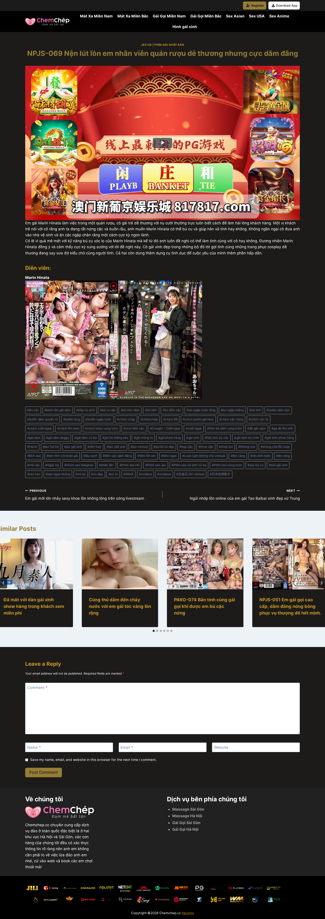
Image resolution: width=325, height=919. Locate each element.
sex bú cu (255, 465)
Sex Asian (235, 16)
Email (126, 747)
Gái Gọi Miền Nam (169, 16)
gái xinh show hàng (279, 437)
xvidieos (164, 474)
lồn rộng (283, 456)
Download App (287, 5)
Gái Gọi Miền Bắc (206, 16)
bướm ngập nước (98, 419)
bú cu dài (107, 410)
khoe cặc (205, 446)
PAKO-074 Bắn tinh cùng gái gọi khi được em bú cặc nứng (204, 606)
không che (246, 446)
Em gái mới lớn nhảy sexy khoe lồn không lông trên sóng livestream (84, 495)
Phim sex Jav (155, 465)
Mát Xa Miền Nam (96, 16)
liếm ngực (169, 456)
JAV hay (94, 446)
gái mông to (143, 437)
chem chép (126, 419)
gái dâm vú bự (86, 437)
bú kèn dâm (130, 410)
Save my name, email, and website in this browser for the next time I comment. (93, 760)
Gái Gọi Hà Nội (185, 829)
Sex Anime (279, 16)
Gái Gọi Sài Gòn (186, 823)
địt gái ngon (256, 428)
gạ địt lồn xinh (282, 428)
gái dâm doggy (57, 437)
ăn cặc (33, 410)
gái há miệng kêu (115, 437)
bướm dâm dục (278, 410)
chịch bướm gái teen (198, 419)
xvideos (145, 474)
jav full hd (51, 446)
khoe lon (226, 446)
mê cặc (33, 465)
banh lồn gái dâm (57, 410)
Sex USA (257, 16)
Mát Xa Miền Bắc (132, 16)
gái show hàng (169, 437)
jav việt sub (116, 446)
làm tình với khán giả (62, 456)
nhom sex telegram (79, 465)
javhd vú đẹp (164, 446)
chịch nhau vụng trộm (101, 428)
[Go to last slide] (3, 583)
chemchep (149, 419)
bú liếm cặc (172, 410)
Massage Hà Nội (187, 816)
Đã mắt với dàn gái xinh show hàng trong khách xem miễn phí (34, 606)
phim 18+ (106, 465)
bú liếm (151, 410)
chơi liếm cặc (134, 428)
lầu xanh (90, 456)
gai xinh (192, 437)
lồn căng (238, 456)
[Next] (321, 583)
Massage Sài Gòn (188, 809)
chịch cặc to (258, 419)
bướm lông (71, 419)
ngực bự (52, 465)
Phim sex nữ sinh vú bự (189, 465)
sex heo (33, 474)
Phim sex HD (130, 465)
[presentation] (120, 564)
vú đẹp (97, 474)
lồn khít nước (260, 456)
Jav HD (146, 44)
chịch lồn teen (68, 428)
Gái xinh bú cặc (217, 437)
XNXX (128, 474)
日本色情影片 (220, 474)
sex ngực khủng (58, 474)
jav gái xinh (73, 446)
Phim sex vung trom (227, 465)
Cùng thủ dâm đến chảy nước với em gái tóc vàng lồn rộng (120, 606)
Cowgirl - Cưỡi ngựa (165, 428)
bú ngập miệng (232, 410)
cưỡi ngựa (194, 428)
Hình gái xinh (184, 27)
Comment (37, 687)
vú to (113, 474)
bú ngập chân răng (201, 410)
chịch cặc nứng (231, 419)
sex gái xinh (278, 465)
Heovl (32, 446)
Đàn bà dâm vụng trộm (224, 428)
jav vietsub (139, 446)
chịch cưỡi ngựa (39, 428)
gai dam (33, 437)
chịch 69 (170, 419)
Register (257, 5)
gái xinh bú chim (246, 437)
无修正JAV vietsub (190, 474)
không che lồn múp (275, 446)
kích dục (34, 456)
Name (34, 747)
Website (221, 747)
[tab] (154, 631)
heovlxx (188, 913)
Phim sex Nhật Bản (169, 44)
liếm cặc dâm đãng (117, 456)
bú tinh (255, 410)
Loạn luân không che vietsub (203, 456)
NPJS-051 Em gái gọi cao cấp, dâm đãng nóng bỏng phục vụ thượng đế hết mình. (290, 606)
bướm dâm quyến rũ (42, 419)
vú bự (81, 474)
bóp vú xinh (85, 410)
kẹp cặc (186, 446)
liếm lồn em (147, 456)
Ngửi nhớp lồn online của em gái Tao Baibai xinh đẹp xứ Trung (245, 495)
